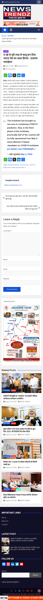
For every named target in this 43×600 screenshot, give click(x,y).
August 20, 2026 (11, 402)
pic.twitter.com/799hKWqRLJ (21, 149)
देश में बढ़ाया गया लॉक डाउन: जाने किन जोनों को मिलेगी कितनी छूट (21, 197)
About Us (5, 521)
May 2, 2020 (9, 66)
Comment (7, 231)
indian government (17, 167)
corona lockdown (13, 165)
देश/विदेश (6, 51)
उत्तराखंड (13, 390)
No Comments (10, 69)
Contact (4, 525)
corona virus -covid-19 (27, 165)
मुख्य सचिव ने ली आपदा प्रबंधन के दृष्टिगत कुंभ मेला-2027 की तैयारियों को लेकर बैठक (25, 548)
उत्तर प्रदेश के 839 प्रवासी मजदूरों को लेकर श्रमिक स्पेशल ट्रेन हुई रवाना (22, 207)
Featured (7, 390)
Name (5, 260)
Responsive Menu (39, 2)
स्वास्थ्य (18, 489)
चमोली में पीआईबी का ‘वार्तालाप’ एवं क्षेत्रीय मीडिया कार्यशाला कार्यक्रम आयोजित (23, 540)
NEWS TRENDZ (25, 402)
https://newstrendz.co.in (13, 185)
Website (6, 279)
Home (4, 518)
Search (4, 571)
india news (7, 167)
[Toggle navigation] (11, 29)
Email (5, 269)
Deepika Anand (22, 66)
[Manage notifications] (39, 591)
